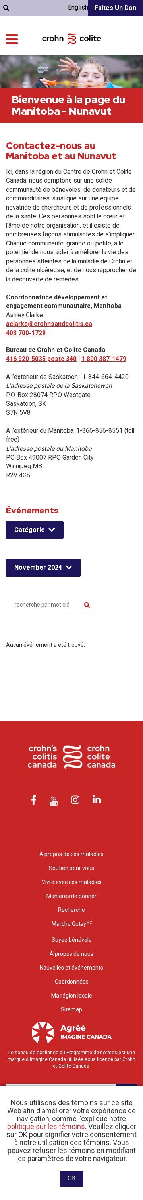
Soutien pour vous (71, 868)
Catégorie (29, 530)
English (78, 7)
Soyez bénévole (72, 940)
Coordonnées (72, 981)
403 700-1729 (26, 333)
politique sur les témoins (46, 1126)
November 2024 (38, 567)
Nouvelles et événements (71, 967)
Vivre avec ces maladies (72, 882)
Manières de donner (71, 896)
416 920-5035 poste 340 (41, 359)
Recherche (71, 910)
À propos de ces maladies (71, 854)
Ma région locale (71, 995)
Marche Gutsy (72, 924)
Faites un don (115, 8)
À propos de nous (71, 954)
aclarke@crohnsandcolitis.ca (49, 324)
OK (72, 1178)
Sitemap (71, 1009)
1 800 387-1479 (103, 359)
